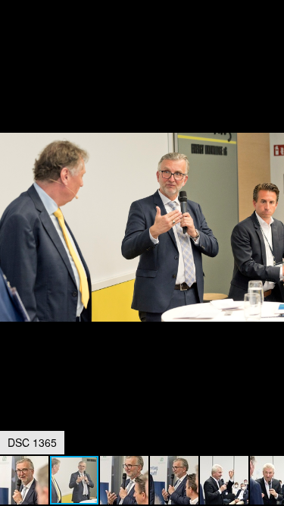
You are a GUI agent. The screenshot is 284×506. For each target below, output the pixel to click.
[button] (270, 39)
